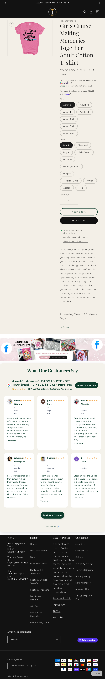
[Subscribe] (57, 639)
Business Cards (38, 563)
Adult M (84, 105)
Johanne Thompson (16, 460)
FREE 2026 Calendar (36, 614)
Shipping (64, 86)
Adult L (67, 112)
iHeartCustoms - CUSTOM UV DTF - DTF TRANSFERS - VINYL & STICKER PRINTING (42, 382)
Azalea (67, 187)
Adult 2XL (68, 119)
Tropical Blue (70, 180)
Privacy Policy (83, 576)
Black (66, 145)
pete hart (49, 402)
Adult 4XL (69, 133)
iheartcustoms (21, 676)
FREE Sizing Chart (40, 622)
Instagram (59, 604)
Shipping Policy (84, 563)
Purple (67, 173)
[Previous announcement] (5, 3)
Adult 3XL (68, 126)
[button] (6, 12)
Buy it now (78, 220)
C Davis (83, 460)
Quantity (64, 194)
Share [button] (66, 327)
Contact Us (81, 550)
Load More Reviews (52, 515)
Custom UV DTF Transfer (39, 582)
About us (80, 544)
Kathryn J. (49, 460)
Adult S (67, 105)
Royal (66, 152)
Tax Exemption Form (83, 597)
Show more (11, 440)
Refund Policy (83, 582)
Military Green (71, 166)
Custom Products (39, 590)
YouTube (58, 617)
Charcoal (83, 145)
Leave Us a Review (86, 385)
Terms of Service (84, 570)
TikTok (56, 611)
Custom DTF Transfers (37, 572)
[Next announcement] (99, 3)
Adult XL (85, 112)
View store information (75, 241)
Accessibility (82, 589)
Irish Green (84, 152)
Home (33, 544)
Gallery (79, 557)
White (90, 180)
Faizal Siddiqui (16, 402)
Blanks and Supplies (36, 598)
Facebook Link (62, 598)
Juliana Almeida (83, 402)
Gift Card (35, 606)
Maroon (67, 159)
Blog (32, 557)
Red (81, 187)
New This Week (38, 550)
